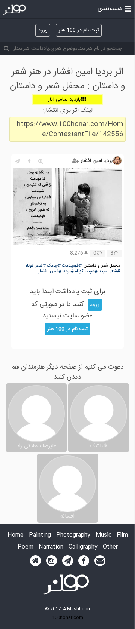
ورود (43, 30)
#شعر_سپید (109, 271)
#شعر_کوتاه (35, 266)
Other (110, 547)
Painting (40, 535)
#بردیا (68, 271)
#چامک (54, 266)
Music (103, 535)
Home (16, 535)
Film (122, 535)
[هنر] (127, 8)
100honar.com (67, 617)
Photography (73, 535)
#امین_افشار (50, 271)
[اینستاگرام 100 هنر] (51, 561)
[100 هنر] (15, 9)
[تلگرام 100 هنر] (67, 561)
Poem (25, 547)
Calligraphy (83, 547)
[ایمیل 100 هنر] (99, 561)
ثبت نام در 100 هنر (78, 30)
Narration (51, 547)
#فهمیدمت (72, 266)
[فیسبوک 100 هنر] (83, 561)
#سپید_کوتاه (86, 271)
